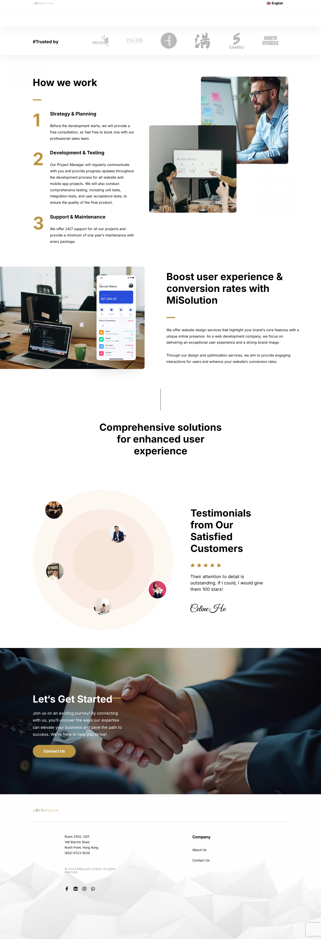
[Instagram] (84, 889)
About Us (199, 850)
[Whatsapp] (93, 889)
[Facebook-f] (67, 889)
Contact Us (201, 860)
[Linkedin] (75, 889)
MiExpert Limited (89, 869)
